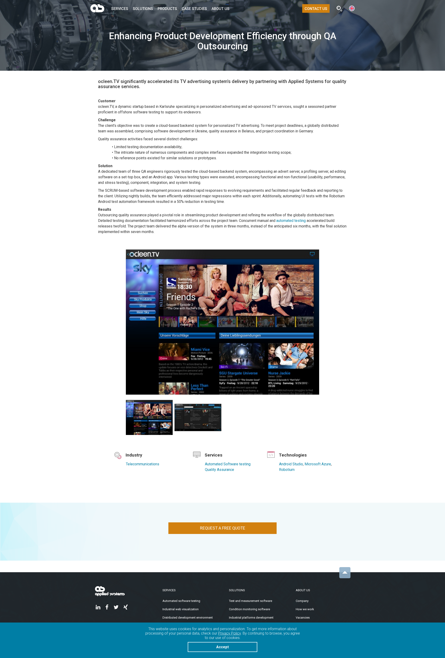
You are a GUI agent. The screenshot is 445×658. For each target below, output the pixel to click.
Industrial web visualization (180, 609)
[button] (352, 8)
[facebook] (107, 607)
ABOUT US (220, 8)
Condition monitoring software (249, 609)
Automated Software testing (228, 464)
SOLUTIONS (143, 8)
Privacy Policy (229, 633)
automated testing (291, 220)
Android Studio (291, 464)
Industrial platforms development (251, 617)
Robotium (287, 469)
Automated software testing (181, 601)
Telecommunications (142, 464)
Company (302, 601)
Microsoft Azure (318, 464)
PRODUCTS (167, 8)
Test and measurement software (250, 601)
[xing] (125, 607)
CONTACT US (316, 8)
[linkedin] (98, 607)
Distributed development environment (187, 617)
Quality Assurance (219, 469)
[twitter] (116, 607)
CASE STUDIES (194, 8)
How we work (305, 609)
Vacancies (303, 617)
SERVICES (119, 8)
